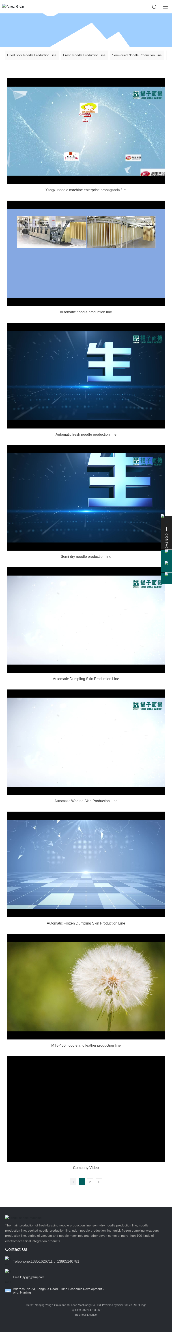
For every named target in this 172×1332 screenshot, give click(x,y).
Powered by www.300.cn (117, 1305)
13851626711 (42, 1261)
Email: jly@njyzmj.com (29, 1277)
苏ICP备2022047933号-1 (87, 1310)
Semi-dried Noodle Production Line (137, 55)
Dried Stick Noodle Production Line (31, 55)
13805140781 (68, 1261)
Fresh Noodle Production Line (84, 55)
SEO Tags (140, 1305)
